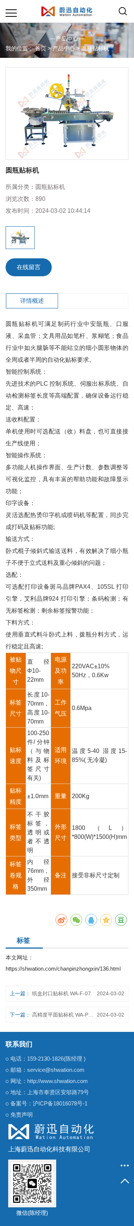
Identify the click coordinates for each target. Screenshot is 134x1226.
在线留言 (29, 267)
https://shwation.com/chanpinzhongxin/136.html (63, 968)
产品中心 (63, 48)
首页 (40, 48)
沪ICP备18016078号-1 (60, 1103)
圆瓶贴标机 (95, 48)
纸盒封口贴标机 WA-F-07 (61, 993)
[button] (12, 237)
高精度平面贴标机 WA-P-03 (63, 1015)
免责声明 (21, 1114)
